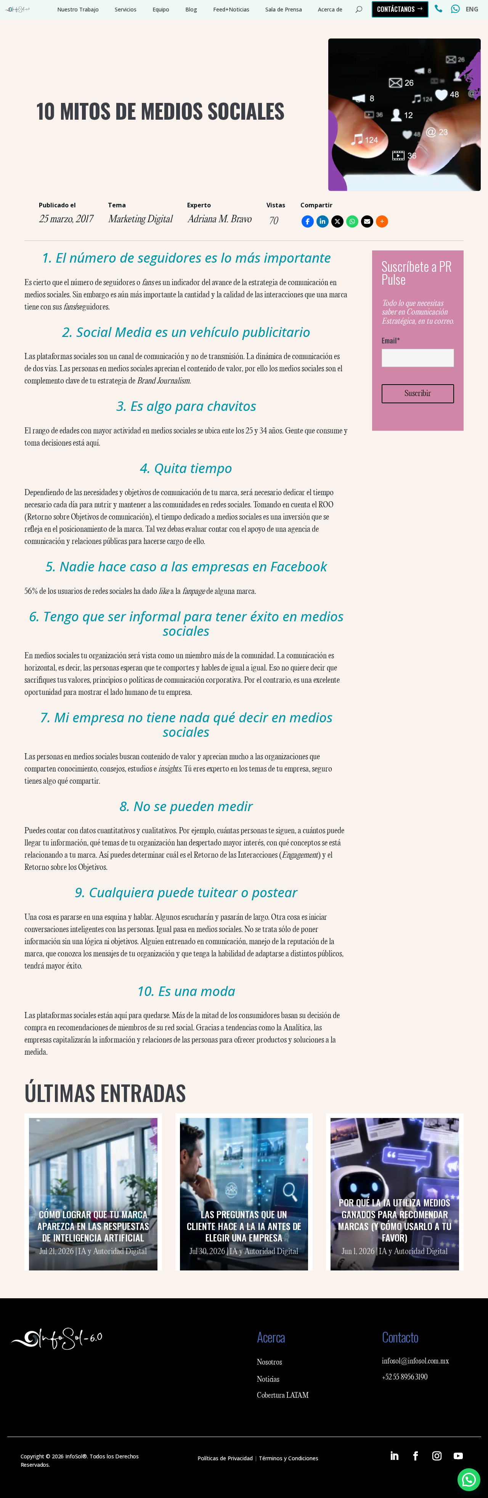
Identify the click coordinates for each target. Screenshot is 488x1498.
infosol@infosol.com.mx (415, 1361)
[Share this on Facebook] (308, 221)
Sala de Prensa (283, 9)
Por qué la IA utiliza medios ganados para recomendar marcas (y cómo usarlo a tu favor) (394, 1219)
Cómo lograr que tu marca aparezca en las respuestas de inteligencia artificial (93, 1226)
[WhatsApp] (352, 221)
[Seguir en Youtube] (458, 1456)
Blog (191, 9)
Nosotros (269, 1362)
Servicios (125, 9)
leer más (93, 1261)
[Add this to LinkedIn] (322, 221)
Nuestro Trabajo (78, 9)
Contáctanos (396, 9)
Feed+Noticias (231, 9)
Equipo (160, 9)
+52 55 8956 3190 (405, 1377)
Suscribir (418, 393)
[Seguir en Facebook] (415, 1456)
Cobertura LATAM (283, 1396)
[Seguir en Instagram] (437, 1456)
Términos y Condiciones (288, 1458)
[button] (469, 1479)
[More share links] (382, 221)
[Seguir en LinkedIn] (394, 1456)
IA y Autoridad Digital (112, 1251)
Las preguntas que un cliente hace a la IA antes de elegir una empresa (244, 1226)
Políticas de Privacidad (225, 1458)
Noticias (268, 1380)
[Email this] (367, 221)
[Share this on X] (337, 221)
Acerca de (330, 9)
